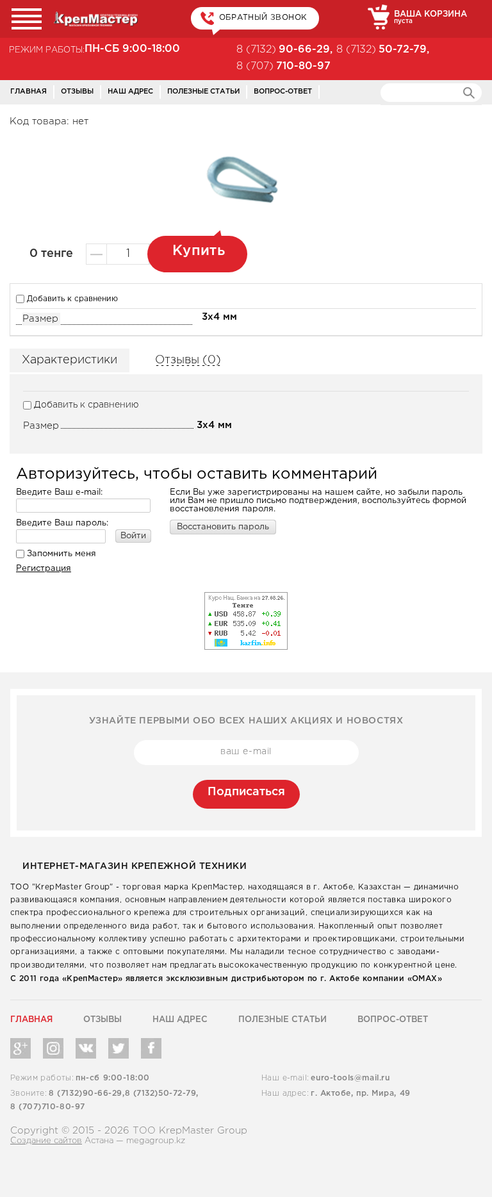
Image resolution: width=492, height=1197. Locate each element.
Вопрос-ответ (283, 91)
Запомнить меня (60, 553)
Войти (133, 536)
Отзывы (77, 91)
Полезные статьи (203, 91)
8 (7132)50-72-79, (162, 1093)
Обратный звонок (263, 17)
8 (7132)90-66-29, (86, 1093)
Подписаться (246, 792)
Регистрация (43, 568)
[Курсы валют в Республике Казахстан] (246, 595)
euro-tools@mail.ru (350, 1078)
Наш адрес (130, 91)
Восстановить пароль (223, 527)
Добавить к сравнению (71, 298)
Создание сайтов (46, 1140)
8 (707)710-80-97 (47, 1106)
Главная (28, 91)
